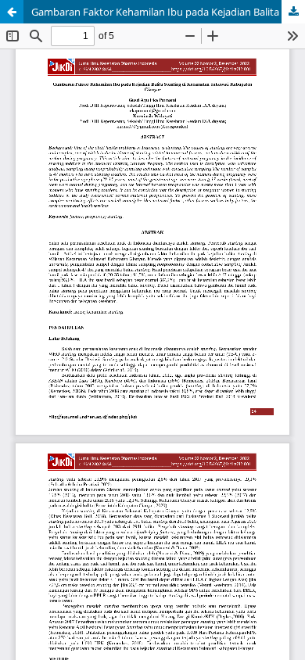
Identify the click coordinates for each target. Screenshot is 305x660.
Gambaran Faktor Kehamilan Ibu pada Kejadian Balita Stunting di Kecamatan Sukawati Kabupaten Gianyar (168, 12)
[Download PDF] (293, 11)
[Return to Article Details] (11, 11)
